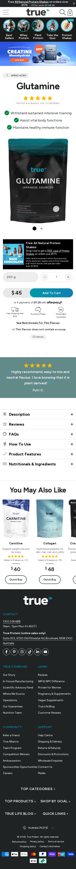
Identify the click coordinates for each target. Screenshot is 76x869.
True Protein (33, 836)
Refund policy (19, 841)
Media (41, 773)
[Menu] (6, 12)
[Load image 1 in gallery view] (34, 228)
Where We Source (14, 693)
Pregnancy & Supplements (54, 693)
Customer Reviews (49, 712)
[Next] (73, 3)
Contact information (50, 846)
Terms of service (56, 841)
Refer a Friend (11, 735)
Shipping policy (28, 846)
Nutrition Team (12, 712)
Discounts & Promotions (53, 754)
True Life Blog (46, 706)
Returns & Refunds (49, 748)
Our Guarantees (13, 706)
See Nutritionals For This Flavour (38, 322)
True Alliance (11, 741)
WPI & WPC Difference (51, 681)
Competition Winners (16, 754)
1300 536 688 (11, 621)
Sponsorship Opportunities (20, 767)
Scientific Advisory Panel (18, 687)
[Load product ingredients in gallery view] (41, 228)
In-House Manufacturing (18, 681)
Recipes (43, 675)
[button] (63, 12)
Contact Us (45, 767)
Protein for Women (49, 687)
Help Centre (45, 735)
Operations (10, 700)
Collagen (49, 543)
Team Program (12, 748)
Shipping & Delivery (50, 741)
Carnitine (16, 543)
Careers (7, 773)
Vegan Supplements (50, 700)
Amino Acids (18, 75)
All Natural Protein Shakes (32, 2)
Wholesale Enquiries (50, 760)
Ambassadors (12, 760)
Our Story (9, 675)
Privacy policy (37, 841)
